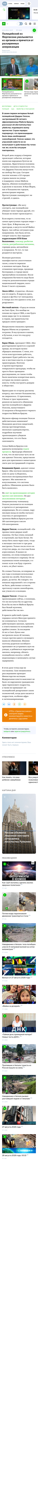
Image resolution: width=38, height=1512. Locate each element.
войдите (7, 731)
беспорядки (6, 106)
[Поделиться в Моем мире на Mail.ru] (24, 704)
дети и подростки (21, 106)
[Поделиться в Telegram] (3, 704)
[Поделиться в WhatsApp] (19, 704)
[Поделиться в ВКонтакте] (9, 704)
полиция (5, 109)
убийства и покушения (25, 109)
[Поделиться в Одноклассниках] (14, 704)
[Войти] (30, 24)
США (12, 109)
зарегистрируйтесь (22, 731)
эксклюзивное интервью (13, 498)
